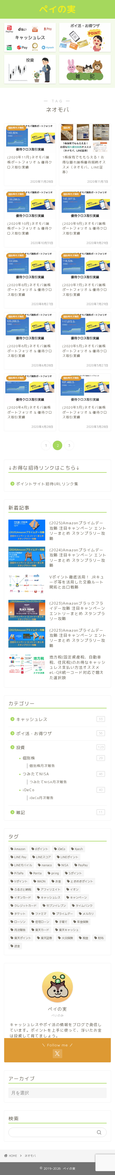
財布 (101, 938)
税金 (85, 938)
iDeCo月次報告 (42, 797)
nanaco (47, 865)
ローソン (19, 922)
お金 (58, 881)
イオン (74, 889)
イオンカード (22, 897)
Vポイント (20, 881)
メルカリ (88, 914)
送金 (17, 946)
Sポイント (75, 873)
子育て (63, 922)
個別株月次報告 (42, 765)
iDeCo (63, 789)
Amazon (19, 849)
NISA (64, 865)
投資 (60, 748)
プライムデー (64, 914)
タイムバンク (84, 906)
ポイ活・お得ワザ (59, 734)
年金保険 (82, 922)
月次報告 (19, 930)
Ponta (37, 873)
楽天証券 (46, 938)
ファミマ (40, 914)
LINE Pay (20, 857)
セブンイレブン (56, 906)
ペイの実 (57, 9)
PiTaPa (18, 873)
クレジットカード (25, 906)
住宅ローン (42, 922)
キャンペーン (78, 897)
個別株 (63, 758)
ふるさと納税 (22, 889)
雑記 (59, 812)
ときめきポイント (82, 881)
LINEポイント (69, 857)
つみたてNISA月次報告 (48, 782)
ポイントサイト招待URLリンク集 (47, 483)
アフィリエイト (50, 889)
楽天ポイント (22, 938)
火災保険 (67, 938)
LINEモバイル (23, 865)
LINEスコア (43, 857)
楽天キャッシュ (68, 930)
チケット (19, 914)
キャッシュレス (59, 719)
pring (55, 873)
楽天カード (42, 930)
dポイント (41, 849)
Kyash (79, 849)
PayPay (83, 865)
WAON (41, 881)
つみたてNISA (63, 773)
